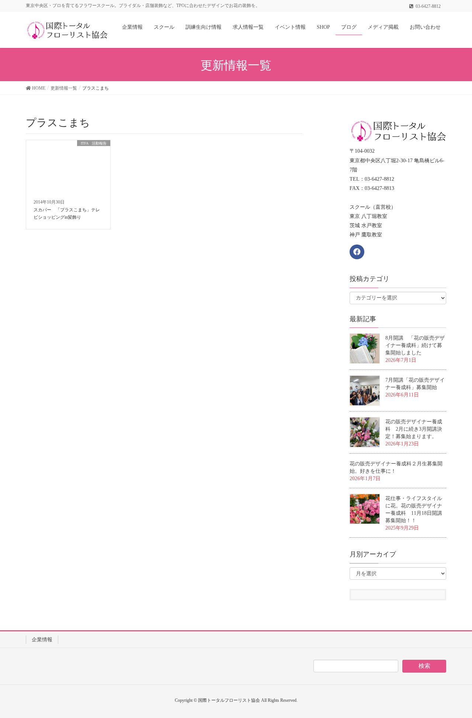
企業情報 (42, 639)
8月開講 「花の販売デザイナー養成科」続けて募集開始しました (415, 345)
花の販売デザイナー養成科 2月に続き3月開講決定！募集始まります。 (413, 429)
